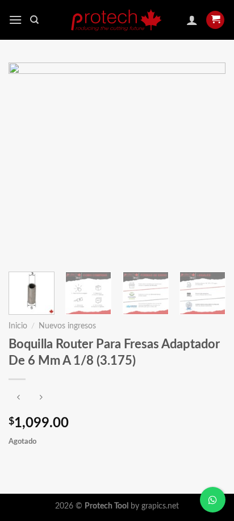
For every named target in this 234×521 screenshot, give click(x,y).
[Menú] (15, 20)
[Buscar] (34, 20)
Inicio (18, 326)
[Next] (207, 161)
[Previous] (27, 161)
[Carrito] (215, 20)
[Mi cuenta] (192, 19)
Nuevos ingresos (67, 326)
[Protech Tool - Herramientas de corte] (117, 20)
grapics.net (160, 506)
